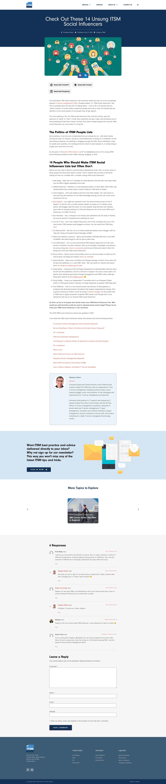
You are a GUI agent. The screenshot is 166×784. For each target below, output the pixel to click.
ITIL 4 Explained (59, 345)
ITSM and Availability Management (66, 337)
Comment (53, 666)
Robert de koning (61, 588)
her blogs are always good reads (70, 266)
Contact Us (127, 5)
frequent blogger (94, 292)
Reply (56, 563)
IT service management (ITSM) (67, 103)
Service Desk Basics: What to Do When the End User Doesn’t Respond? (78, 328)
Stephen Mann (63, 571)
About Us (111, 5)
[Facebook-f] (27, 769)
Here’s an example (76, 248)
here (55, 227)
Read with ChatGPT (61, 85)
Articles (85, 5)
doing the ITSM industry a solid (72, 152)
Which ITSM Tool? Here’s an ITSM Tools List (68, 354)
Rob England (57, 202)
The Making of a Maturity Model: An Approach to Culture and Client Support (81, 341)
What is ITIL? (57, 350)
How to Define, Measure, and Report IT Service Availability (74, 367)
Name (52, 693)
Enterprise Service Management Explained (68, 358)
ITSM (103, 32)
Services (99, 5)
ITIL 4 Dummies (58, 332)
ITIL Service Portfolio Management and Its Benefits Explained (75, 324)
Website (52, 711)
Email (52, 702)
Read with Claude (85, 85)
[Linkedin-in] (32, 769)
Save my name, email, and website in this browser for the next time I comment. (79, 721)
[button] (80, 75)
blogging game (77, 277)
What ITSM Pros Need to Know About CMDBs (69, 363)
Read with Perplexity (62, 91)
